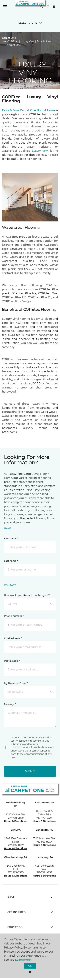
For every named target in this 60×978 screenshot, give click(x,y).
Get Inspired (16, 912)
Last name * (11, 561)
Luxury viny (40, 150)
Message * (10, 704)
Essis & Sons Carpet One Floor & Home (29, 110)
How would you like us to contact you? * (27, 595)
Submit (30, 771)
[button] (41, 6)
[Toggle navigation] (5, 7)
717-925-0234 (44, 841)
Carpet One (9, 37)
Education (15, 927)
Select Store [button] (27, 22)
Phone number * (14, 616)
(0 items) (54, 6)
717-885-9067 (16, 845)
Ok (30, 965)
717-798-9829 (16, 817)
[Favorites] (48, 6)
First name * (11, 538)
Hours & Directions (15, 821)
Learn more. (23, 959)
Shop (11, 897)
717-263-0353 (16, 872)
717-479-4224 (44, 817)
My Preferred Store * (16, 683)
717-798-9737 (44, 872)
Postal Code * (12, 661)
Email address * (13, 638)
